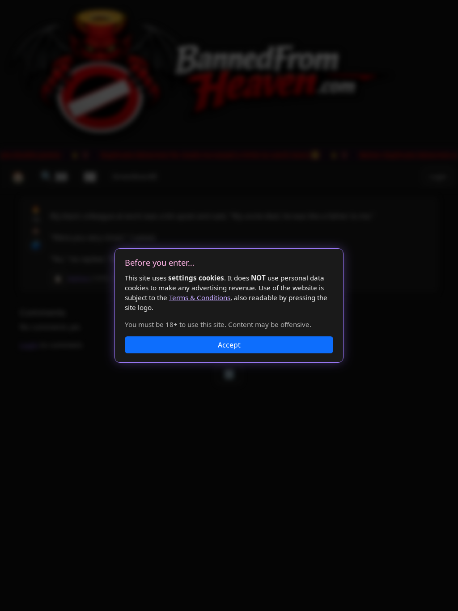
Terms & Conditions (199, 297)
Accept (229, 345)
